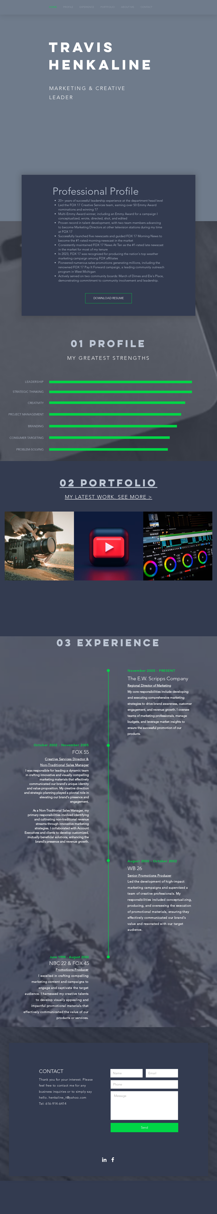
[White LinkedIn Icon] (104, 1160)
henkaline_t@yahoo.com (67, 1097)
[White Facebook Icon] (113, 1160)
